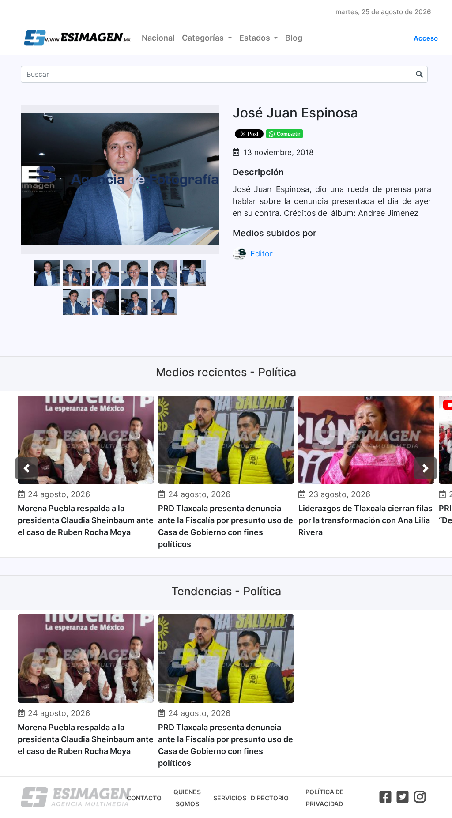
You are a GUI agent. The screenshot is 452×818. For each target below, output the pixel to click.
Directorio (270, 798)
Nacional (158, 37)
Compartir (288, 133)
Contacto (144, 798)
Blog (293, 37)
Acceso (426, 38)
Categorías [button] (204, 37)
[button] (211, 113)
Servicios (229, 798)
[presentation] (26, 468)
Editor (261, 253)
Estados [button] (255, 37)
